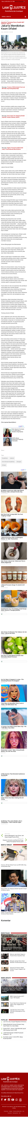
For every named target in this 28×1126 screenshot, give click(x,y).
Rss (19, 1113)
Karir (23, 1111)
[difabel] (4, 465)
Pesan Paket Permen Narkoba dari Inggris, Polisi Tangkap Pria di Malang (18, 1004)
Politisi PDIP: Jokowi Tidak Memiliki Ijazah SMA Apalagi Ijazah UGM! (14, 1029)
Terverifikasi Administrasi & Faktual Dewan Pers (12, 1092)
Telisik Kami (6, 1111)
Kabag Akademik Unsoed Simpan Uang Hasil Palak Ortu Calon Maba (13, 1025)
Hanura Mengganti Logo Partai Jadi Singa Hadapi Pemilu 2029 (14, 836)
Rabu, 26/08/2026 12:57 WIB (8, 1)
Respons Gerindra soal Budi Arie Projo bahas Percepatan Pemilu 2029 (13, 840)
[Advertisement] (14, 1056)
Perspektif (7, 20)
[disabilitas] (5, 458)
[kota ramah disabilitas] (8, 461)
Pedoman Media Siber (17, 1111)
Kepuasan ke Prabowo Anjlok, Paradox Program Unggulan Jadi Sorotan (17, 969)
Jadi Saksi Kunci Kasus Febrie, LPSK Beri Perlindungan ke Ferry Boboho (17, 1011)
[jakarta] (12, 458)
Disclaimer (10, 1113)
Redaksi (10, 1111)
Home (2, 20)
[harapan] (19, 461)
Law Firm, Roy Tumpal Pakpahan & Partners (14, 1021)
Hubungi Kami (15, 1113)
